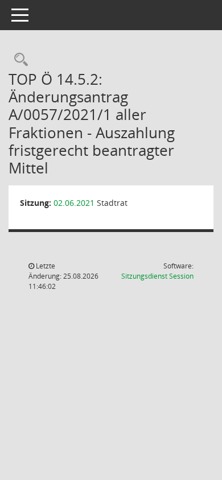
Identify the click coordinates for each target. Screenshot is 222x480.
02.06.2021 (74, 202)
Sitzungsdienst (157, 276)
